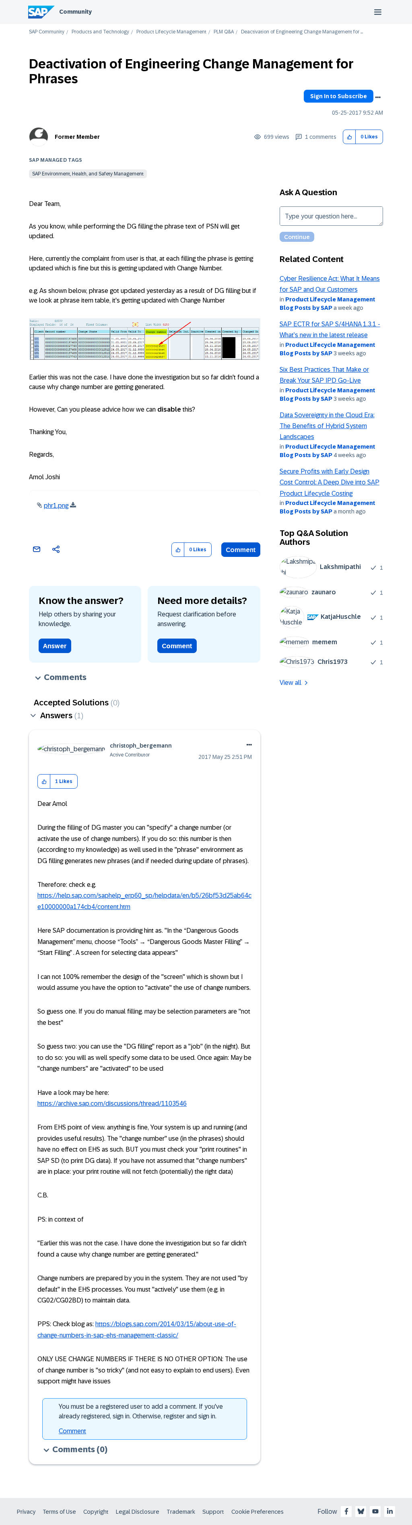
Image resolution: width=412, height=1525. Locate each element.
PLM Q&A (224, 32)
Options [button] (378, 97)
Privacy (26, 1512)
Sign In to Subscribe (338, 96)
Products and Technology (100, 32)
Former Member (77, 137)
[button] (349, 137)
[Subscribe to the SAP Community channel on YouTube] (375, 1511)
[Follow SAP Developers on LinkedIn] (390, 1511)
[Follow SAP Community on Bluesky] (361, 1511)
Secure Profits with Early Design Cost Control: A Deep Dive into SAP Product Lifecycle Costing (329, 482)
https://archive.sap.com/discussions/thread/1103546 (112, 1103)
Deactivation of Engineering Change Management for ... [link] (302, 32)
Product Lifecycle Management (171, 32)
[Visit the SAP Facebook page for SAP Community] (346, 1511)
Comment (241, 549)
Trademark (181, 1512)
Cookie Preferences (257, 1512)
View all (290, 682)
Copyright (96, 1512)
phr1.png (56, 505)
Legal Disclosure (137, 1512)
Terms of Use (59, 1512)
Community (75, 11)
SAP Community (46, 32)
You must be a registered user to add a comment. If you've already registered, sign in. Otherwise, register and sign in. (141, 1411)
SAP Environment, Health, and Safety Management (88, 174)
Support (213, 1512)
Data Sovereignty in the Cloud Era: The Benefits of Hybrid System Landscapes (327, 426)
